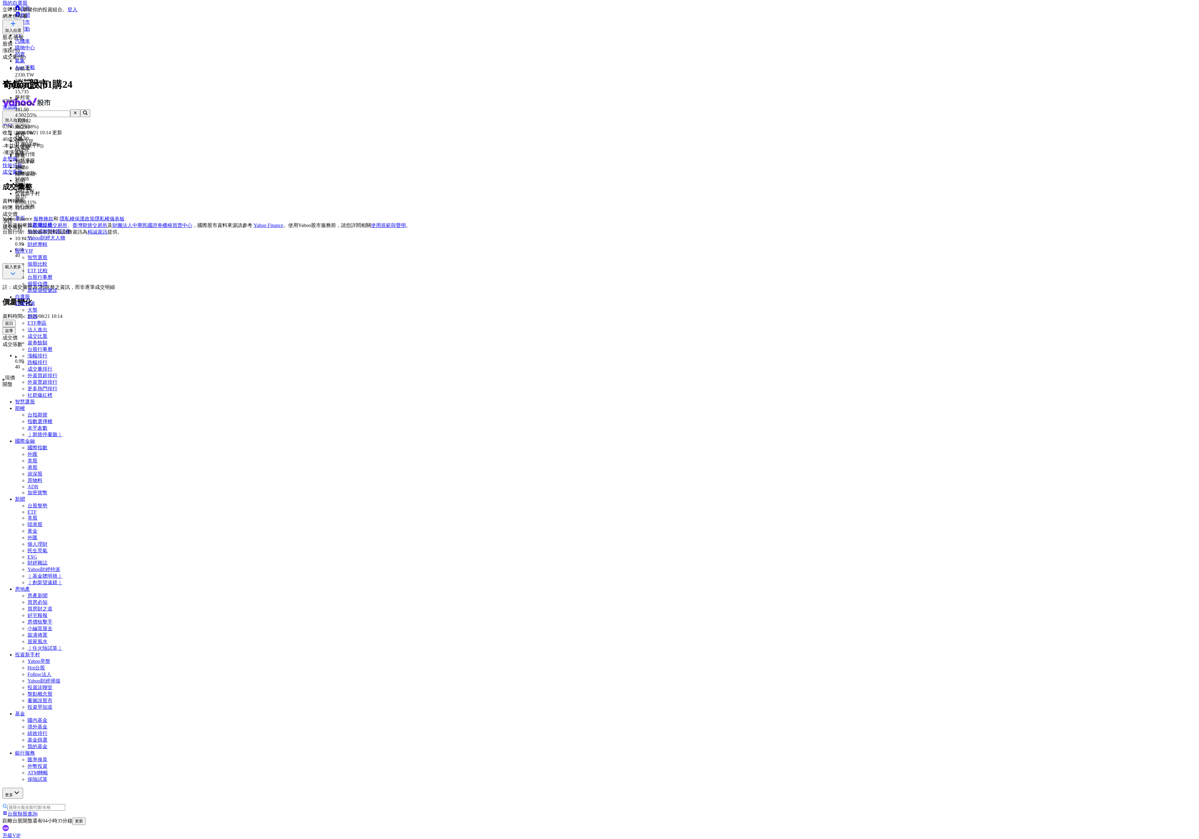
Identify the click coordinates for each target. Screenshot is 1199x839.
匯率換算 (37, 759)
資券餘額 (37, 342)
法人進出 (37, 329)
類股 (32, 316)
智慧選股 (37, 257)
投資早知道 (39, 707)
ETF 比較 (37, 270)
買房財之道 (39, 608)
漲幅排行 (37, 355)
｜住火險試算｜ (44, 648)
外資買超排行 (42, 375)
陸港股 (34, 524)
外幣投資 (37, 766)
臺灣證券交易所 (49, 225)
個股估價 (37, 283)
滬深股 (34, 473)
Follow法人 (39, 674)
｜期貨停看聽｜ (44, 434)
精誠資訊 (97, 231)
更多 (9, 794)
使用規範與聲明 (388, 225)
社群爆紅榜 (39, 395)
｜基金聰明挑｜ (44, 576)
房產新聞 (37, 595)
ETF (32, 512)
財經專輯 (37, 244)
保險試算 (37, 779)
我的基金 (37, 746)
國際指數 (37, 447)
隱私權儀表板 (110, 218)
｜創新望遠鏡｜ (44, 582)
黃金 (32, 531)
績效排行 (37, 733)
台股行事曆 (39, 277)
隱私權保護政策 (77, 218)
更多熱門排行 (42, 388)
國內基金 (37, 720)
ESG (32, 557)
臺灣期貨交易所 (89, 225)
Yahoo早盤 (38, 661)
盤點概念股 (39, 694)
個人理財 (37, 544)
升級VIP (11, 835)
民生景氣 (37, 550)
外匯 (32, 454)
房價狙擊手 (39, 621)
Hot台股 (36, 667)
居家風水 (37, 641)
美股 (32, 460)
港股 (32, 467)
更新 (79, 821)
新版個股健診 (42, 290)
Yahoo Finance (268, 225)
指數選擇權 (39, 421)
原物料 (34, 480)
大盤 (32, 310)
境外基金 (37, 726)
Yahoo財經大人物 (46, 237)
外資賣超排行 (42, 382)
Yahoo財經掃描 (43, 681)
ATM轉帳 (37, 772)
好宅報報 (37, 615)
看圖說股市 (39, 700)
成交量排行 (39, 369)
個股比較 (37, 264)
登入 (72, 9)
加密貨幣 (37, 492)
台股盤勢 (37, 505)
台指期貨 (37, 414)
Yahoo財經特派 (43, 569)
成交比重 (37, 336)
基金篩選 (37, 740)
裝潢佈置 (37, 635)
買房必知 (37, 602)
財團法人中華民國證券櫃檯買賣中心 (152, 225)
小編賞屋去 (39, 628)
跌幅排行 (37, 362)
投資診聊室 (39, 687)
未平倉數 (37, 428)
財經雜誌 (37, 562)
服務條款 (43, 218)
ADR (32, 486)
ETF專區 (37, 323)
